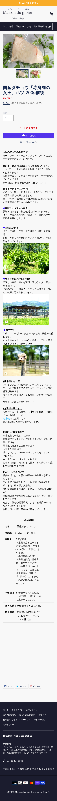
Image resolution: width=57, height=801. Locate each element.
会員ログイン (17, 710)
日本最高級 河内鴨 (42, 26)
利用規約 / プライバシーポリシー (16, 719)
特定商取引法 (39, 719)
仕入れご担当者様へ (27, 715)
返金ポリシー (8, 724)
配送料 (6, 103)
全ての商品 (8, 26)
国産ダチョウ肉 (23, 26)
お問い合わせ (31, 710)
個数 (5, 112)
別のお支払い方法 (28, 142)
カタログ (42, 715)
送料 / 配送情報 (9, 715)
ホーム (5, 710)
